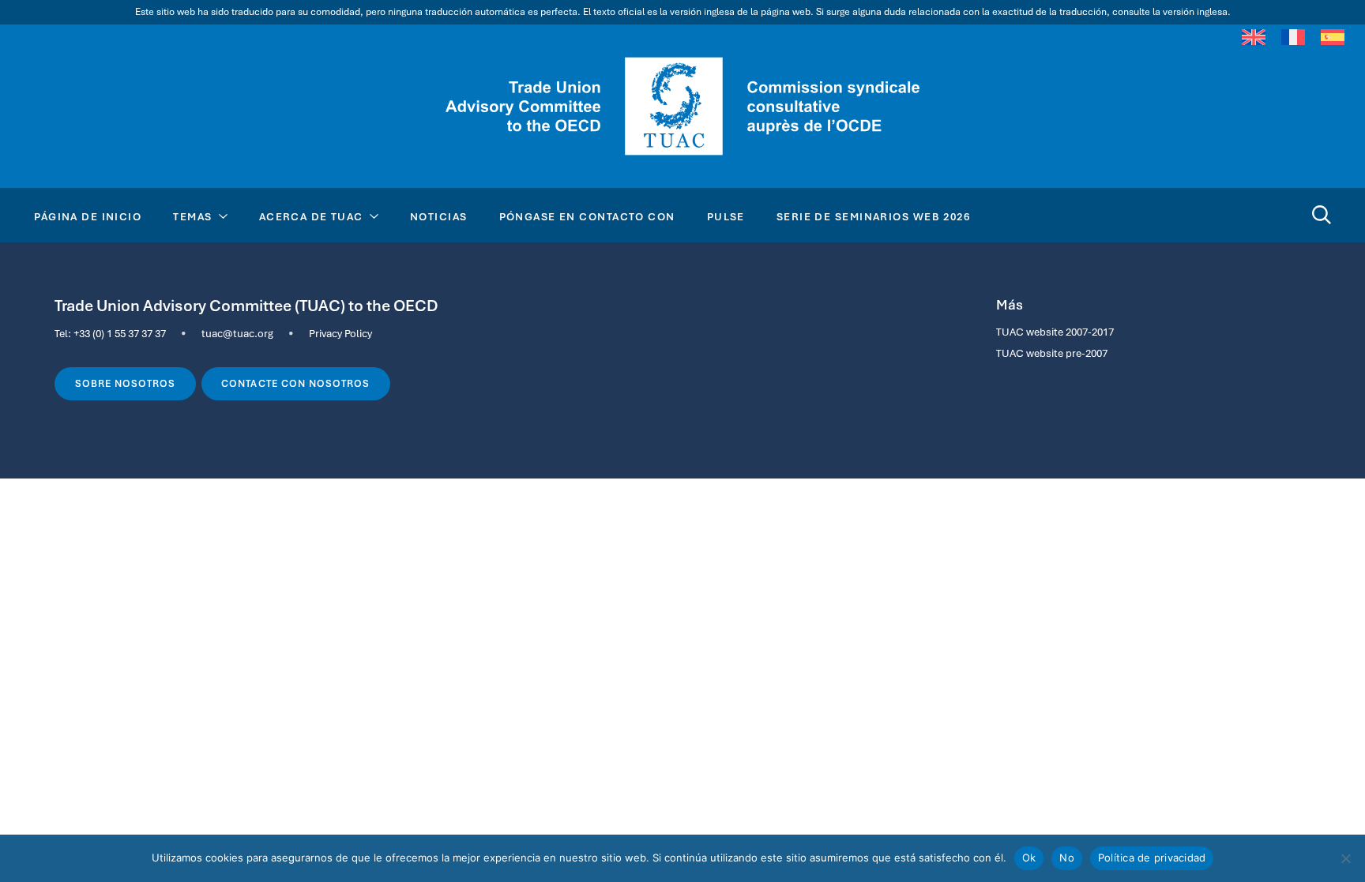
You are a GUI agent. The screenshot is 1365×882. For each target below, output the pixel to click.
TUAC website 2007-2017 (1055, 332)
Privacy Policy (340, 333)
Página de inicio (87, 216)
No (1066, 857)
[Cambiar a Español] (1332, 37)
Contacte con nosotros (295, 383)
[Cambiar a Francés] (1293, 37)
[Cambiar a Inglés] (1253, 37)
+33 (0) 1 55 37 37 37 (119, 333)
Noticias (439, 216)
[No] (1345, 858)
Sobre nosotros (125, 383)
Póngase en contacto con (587, 216)
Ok (1029, 857)
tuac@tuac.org (237, 333)
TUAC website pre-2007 (1051, 353)
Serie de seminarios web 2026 (873, 216)
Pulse (726, 216)
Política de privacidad (1152, 857)
